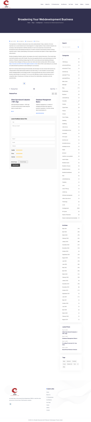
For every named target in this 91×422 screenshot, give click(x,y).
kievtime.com (65, 140)
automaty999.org (66, 78)
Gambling (64, 120)
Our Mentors (64, 4)
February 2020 (65, 316)
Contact (87, 4)
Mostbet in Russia (66, 166)
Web (64, 366)
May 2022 (64, 267)
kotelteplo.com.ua (66, 146)
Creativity (74, 361)
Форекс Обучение (66, 214)
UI (77, 364)
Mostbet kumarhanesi (67, 172)
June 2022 (64, 264)
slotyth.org (64, 192)
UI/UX (63, 205)
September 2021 (66, 293)
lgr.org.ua (64, 153)
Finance (64, 110)
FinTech (64, 114)
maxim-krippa (65, 159)
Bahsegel (64, 84)
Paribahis (64, 182)
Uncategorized (29, 41)
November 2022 (65, 248)
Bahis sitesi (64, 81)
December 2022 (65, 244)
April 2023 (64, 231)
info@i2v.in (22, 41)
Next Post (52, 89)
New (63, 175)
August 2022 (65, 257)
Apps (64, 361)
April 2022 (64, 270)
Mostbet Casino (65, 162)
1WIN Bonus (65, 62)
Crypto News (65, 107)
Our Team (71, 4)
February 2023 (65, 238)
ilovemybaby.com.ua (66, 130)
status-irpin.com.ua (66, 198)
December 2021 (65, 283)
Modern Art (69, 364)
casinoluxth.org (65, 97)
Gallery (81, 4)
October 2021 (65, 290)
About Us (47, 4)
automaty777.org (66, 75)
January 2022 (65, 280)
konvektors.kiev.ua (66, 143)
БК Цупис (64, 211)
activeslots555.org (66, 65)
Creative (64, 104)
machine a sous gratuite (67, 156)
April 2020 (64, 309)
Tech (75, 364)
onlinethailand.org (66, 179)
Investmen (64, 133)
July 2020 (64, 306)
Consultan (64, 101)
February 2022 (65, 277)
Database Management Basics (69, 338)
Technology (64, 201)
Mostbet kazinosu (66, 169)
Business (64, 94)
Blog (12, 111)
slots (63, 185)
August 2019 (65, 319)
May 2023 (64, 228)
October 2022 (65, 251)
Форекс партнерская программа (69, 218)
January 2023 (65, 241)
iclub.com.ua (65, 127)
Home (42, 4)
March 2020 (64, 313)
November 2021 (65, 287)
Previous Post (14, 89)
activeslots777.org (66, 68)
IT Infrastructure (55, 4)
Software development (67, 195)
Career (76, 4)
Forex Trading (65, 117)
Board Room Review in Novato (69, 349)
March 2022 (64, 274)
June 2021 (64, 296)
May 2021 (64, 300)
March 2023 (64, 235)
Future (64, 364)
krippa (63, 149)
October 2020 (65, 303)
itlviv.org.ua (64, 136)
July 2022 (64, 261)
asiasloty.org (65, 71)
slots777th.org (65, 188)
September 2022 (66, 254)
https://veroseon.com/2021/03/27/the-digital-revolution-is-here (23, 63)
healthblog (64, 123)
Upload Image (14, 161)
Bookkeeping (65, 91)
